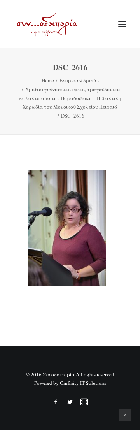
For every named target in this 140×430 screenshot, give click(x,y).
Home (48, 80)
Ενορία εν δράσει (79, 80)
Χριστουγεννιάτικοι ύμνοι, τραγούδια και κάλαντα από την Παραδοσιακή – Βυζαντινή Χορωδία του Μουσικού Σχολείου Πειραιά (70, 98)
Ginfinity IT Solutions (83, 382)
